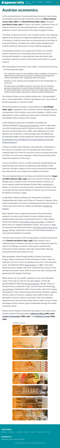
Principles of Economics (29, 125)
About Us (28, 3)
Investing (19, 432)
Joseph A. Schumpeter (11, 316)
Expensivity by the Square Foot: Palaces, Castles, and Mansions (28, 356)
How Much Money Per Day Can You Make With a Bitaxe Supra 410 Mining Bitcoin (29, 392)
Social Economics (32, 284)
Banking (4, 432)
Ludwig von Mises (37, 314)
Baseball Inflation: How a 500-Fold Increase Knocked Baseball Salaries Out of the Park (29, 331)
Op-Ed (33, 432)
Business (40, 2)
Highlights (48, 2)
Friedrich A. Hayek (42, 316)
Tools (33, 2)
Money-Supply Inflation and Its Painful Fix (29, 345)
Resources (40, 432)
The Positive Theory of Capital (32, 222)
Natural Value (30, 265)
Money (27, 2)
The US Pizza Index (21, 369)
